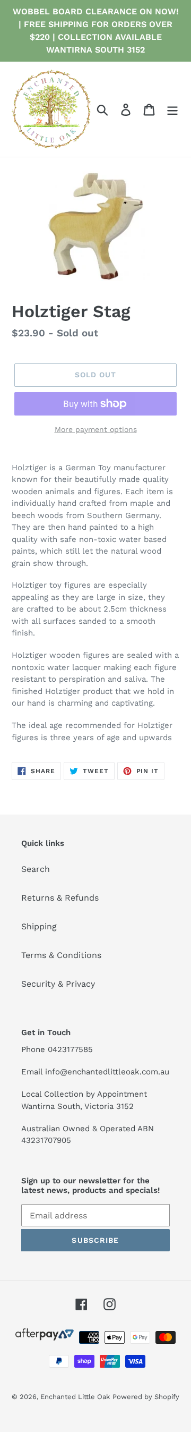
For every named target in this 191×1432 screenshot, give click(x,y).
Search (35, 869)
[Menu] (172, 109)
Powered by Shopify (145, 1397)
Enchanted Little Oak (75, 1397)
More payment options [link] (96, 429)
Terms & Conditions (61, 955)
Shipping (39, 926)
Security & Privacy (58, 984)
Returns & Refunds (60, 898)
